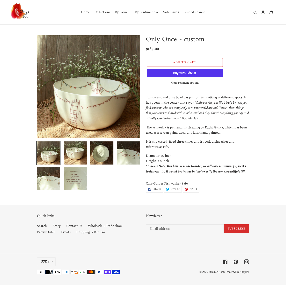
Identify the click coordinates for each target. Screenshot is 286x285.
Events (66, 232)
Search (42, 225)
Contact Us (74, 225)
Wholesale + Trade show (105, 225)
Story (57, 225)
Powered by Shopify (237, 272)
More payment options (185, 83)
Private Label (46, 232)
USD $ (45, 261)
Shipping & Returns (90, 232)
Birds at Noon (216, 272)
